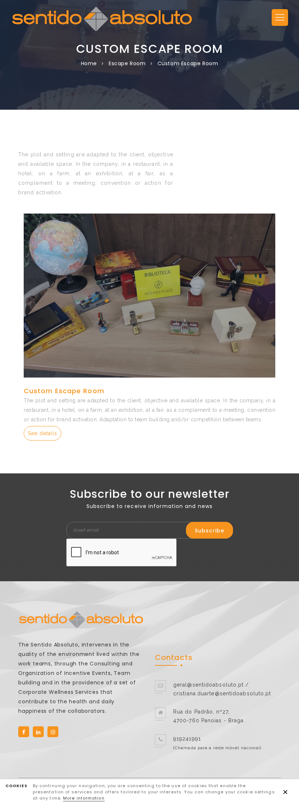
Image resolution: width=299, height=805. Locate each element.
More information (84, 798)
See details (42, 433)
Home (89, 63)
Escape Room (127, 63)
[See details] (149, 296)
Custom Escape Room (64, 390)
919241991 (187, 739)
